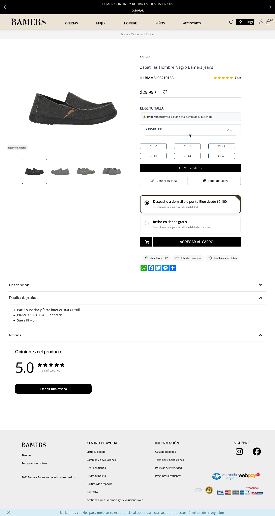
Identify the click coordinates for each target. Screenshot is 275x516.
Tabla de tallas (218, 181)
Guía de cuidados (165, 452)
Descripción (19, 285)
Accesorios (192, 23)
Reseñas (15, 335)
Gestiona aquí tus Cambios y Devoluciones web (115, 500)
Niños (160, 23)
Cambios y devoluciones (101, 460)
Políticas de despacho (100, 484)
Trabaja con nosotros (34, 463)
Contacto (92, 492)
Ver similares (193, 168)
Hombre (130, 23)
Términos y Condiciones (169, 460)
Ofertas (71, 23)
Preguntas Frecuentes (168, 476)
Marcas (150, 34)
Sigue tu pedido (96, 452)
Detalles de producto (24, 298)
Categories (137, 34)
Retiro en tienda (96, 468)
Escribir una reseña (53, 389)
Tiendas (26, 455)
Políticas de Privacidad (168, 468)
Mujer (100, 23)
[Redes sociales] (238, 453)
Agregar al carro (197, 241)
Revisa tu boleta (96, 476)
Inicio (124, 34)
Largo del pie (153, 129)
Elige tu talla (151, 108)
